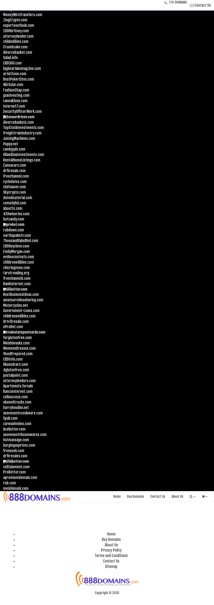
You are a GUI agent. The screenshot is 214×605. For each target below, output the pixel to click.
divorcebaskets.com (18, 122)
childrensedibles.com (19, 316)
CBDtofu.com (13, 359)
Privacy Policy (111, 550)
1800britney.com (16, 30)
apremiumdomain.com (20, 477)
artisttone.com (14, 73)
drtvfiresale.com (16, 321)
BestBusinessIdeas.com (21, 294)
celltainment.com (16, 466)
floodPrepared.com (18, 353)
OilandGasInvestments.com (23, 154)
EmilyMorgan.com (16, 251)
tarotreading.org (16, 273)
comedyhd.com (14, 203)
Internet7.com (14, 106)
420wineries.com (16, 214)
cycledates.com (15, 181)
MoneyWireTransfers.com (22, 14)
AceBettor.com (14, 429)
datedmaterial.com (17, 197)
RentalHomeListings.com (21, 160)
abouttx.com (12, 208)
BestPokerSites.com (18, 79)
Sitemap (111, 566)
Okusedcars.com (15, 364)
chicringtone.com (16, 267)
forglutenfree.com (17, 337)
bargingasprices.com (19, 445)
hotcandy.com (13, 219)
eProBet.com (13, 326)
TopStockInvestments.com (23, 127)
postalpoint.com (15, 375)
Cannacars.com (14, 165)
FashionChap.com (16, 90)
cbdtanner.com (14, 186)
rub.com (9, 483)
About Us (177, 496)
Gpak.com (10, 418)
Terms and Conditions (111, 555)
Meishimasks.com (16, 343)
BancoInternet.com (18, 391)
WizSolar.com (13, 84)
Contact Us (202, 5)
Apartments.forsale (18, 386)
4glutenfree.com (16, 370)
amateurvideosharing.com (23, 300)
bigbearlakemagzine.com (22, 68)
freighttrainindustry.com (22, 133)
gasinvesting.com (16, 95)
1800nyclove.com (16, 246)
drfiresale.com (14, 170)
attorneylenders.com (19, 380)
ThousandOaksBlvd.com (20, 240)
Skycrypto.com (14, 192)
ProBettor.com (14, 472)
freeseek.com (13, 450)
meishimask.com (15, 488)
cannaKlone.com (15, 100)
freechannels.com (17, 278)
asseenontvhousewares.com (25, 434)
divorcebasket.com (17, 52)
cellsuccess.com (15, 397)
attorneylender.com (18, 36)
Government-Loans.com (21, 310)
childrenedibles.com (18, 262)
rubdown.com (13, 230)
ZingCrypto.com (15, 20)
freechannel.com (16, 176)
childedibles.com (15, 41)
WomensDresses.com (19, 348)
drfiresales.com (15, 456)
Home (117, 496)
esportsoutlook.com (18, 25)
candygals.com (14, 149)
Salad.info (10, 57)
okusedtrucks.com (17, 402)
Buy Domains (135, 496)
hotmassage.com (16, 439)
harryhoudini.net (16, 407)
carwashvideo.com (17, 423)
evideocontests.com (18, 256)
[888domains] (37, 496)
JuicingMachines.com (19, 138)
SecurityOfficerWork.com (22, 111)
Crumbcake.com (15, 47)
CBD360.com (12, 63)
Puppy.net (10, 144)
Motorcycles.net (15, 305)
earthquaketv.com (17, 235)
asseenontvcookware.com (23, 413)
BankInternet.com (17, 283)
